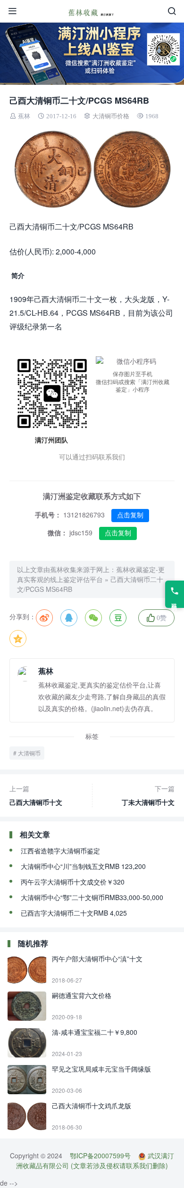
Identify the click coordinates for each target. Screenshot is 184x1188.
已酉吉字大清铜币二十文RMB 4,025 (74, 913)
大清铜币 (29, 753)
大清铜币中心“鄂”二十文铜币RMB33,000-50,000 (92, 897)
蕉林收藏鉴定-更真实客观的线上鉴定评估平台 (91, 574)
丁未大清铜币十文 (148, 795)
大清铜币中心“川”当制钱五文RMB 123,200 (83, 866)
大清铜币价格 (110, 116)
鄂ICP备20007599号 (100, 1155)
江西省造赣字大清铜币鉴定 (60, 850)
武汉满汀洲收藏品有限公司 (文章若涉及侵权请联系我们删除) (95, 1160)
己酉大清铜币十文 (35, 795)
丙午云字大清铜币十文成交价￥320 (73, 881)
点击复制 (130, 515)
